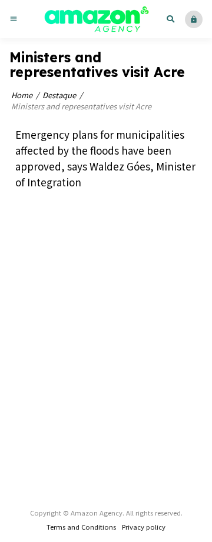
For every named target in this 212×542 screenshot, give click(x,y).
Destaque (59, 95)
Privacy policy (143, 526)
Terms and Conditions (81, 526)
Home (21, 95)
